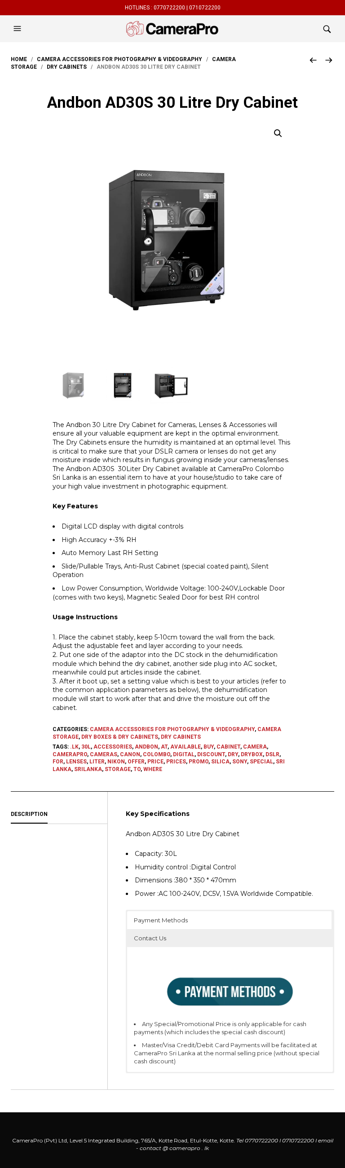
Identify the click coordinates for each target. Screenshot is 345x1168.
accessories (112, 747)
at (164, 747)
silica (220, 761)
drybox (252, 754)
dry (233, 754)
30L (86, 747)
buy (208, 747)
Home (19, 59)
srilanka (88, 769)
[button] (18, 28)
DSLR (272, 754)
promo (198, 761)
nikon (116, 761)
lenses (76, 761)
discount (211, 754)
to (137, 769)
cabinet (228, 747)
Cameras (103, 754)
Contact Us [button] (150, 938)
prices (176, 761)
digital (184, 754)
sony (239, 761)
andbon (146, 747)
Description (29, 814)
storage (118, 769)
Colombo (156, 754)
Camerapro (70, 754)
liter (97, 761)
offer (136, 761)
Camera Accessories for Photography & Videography (119, 59)
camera (255, 747)
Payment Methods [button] (161, 920)
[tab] (59, 814)
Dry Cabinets (67, 67)
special (261, 761)
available (185, 747)
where (152, 769)
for (58, 761)
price (155, 761)
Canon (130, 754)
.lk (74, 747)
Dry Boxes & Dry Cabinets (119, 737)
